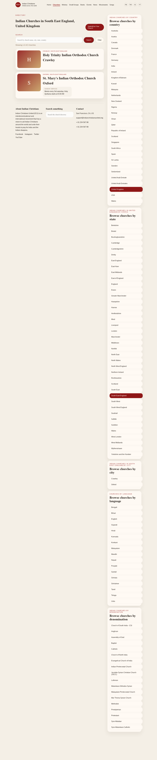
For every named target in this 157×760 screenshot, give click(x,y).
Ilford (113, 319)
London (114, 331)
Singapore (115, 142)
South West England (119, 407)
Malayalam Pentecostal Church (123, 692)
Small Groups (74, 5)
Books (82, 5)
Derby (113, 255)
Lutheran (114, 680)
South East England (118, 395)
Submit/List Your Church (93, 27)
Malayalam (115, 548)
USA (113, 195)
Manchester (115, 337)
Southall (114, 413)
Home (49, 5)
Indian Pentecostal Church (121, 667)
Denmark (114, 48)
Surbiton (114, 425)
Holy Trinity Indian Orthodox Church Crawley (71, 57)
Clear (99, 40)
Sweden (114, 166)
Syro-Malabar (116, 721)
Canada (114, 42)
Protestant (115, 715)
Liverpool (114, 325)
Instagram (28, 134)
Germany (114, 60)
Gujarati (114, 525)
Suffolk (114, 419)
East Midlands (116, 272)
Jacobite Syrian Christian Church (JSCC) (123, 673)
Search (88, 40)
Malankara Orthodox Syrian (121, 686)
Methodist (115, 704)
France (114, 54)
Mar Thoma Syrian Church (121, 698)
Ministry (64, 5)
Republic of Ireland (118, 130)
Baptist (114, 643)
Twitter (36, 134)
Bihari (113, 513)
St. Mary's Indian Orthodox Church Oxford (69, 81)
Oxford (113, 484)
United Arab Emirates (119, 183)
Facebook (19, 134)
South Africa (115, 148)
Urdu (113, 601)
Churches (56, 5)
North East (115, 354)
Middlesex (115, 343)
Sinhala (114, 578)
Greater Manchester (118, 296)
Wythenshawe (116, 448)
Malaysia (114, 89)
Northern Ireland (117, 372)
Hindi (113, 531)
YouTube (18, 137)
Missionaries (103, 5)
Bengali (114, 507)
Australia (114, 31)
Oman (113, 119)
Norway (114, 113)
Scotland (114, 136)
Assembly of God (117, 637)
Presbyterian (116, 710)
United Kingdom (117, 189)
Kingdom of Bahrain (118, 78)
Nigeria (114, 107)
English (114, 519)
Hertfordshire (116, 313)
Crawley (114, 479)
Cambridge (115, 243)
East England (116, 260)
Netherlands (116, 95)
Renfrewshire (116, 378)
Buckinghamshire (118, 237)
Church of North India (119, 655)
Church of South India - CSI (121, 625)
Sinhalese (115, 583)
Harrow (114, 307)
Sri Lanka (115, 160)
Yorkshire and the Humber (121, 454)
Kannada (114, 537)
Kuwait (114, 84)
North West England (119, 366)
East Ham (115, 266)
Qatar (113, 125)
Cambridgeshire (117, 249)
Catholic (114, 649)
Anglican (114, 631)
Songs (112, 5)
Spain (113, 154)
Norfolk (114, 349)
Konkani (114, 542)
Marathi (114, 554)
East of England (117, 278)
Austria (114, 37)
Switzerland (115, 172)
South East (115, 390)
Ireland (114, 72)
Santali (114, 572)
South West (115, 401)
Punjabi (114, 566)
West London (116, 437)
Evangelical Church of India (121, 661)
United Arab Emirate (119, 178)
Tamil (113, 589)
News (95, 5)
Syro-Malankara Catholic (120, 727)
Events (89, 5)
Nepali (113, 560)
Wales (113, 201)
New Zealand (116, 101)
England (114, 284)
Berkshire (115, 225)
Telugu (113, 595)
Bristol (113, 231)
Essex (113, 290)
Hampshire (115, 302)
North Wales (116, 360)
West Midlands (117, 443)
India (113, 66)
